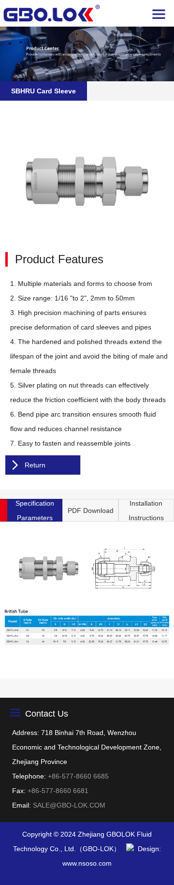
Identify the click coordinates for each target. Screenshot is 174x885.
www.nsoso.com (87, 863)
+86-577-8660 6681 (58, 791)
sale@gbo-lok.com (69, 805)
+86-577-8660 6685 (78, 776)
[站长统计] (130, 849)
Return (35, 465)
